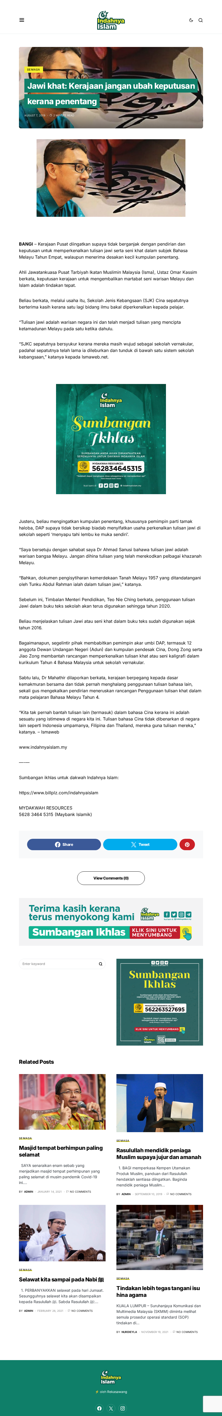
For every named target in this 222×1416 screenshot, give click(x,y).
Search (100, 964)
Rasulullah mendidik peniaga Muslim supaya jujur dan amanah (158, 1153)
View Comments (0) (111, 878)
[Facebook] (99, 1408)
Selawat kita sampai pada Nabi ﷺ (61, 1279)
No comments (80, 1191)
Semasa (33, 69)
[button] (22, 20)
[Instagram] (122, 1408)
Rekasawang (117, 1392)
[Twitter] (111, 1408)
